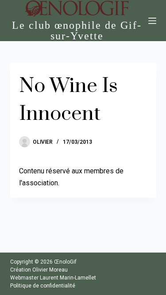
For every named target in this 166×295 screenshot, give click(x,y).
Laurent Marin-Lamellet (68, 278)
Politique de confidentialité (42, 286)
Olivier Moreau (50, 270)
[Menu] (152, 21)
